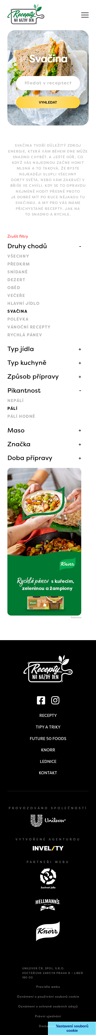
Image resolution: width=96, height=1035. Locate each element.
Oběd (13, 287)
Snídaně (17, 272)
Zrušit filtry (17, 236)
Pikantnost (24, 390)
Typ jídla (20, 349)
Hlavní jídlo (23, 303)
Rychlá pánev (24, 335)
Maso (16, 430)
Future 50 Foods (48, 738)
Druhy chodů (27, 246)
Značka (19, 444)
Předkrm (18, 264)
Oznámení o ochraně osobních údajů (48, 1006)
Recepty (48, 715)
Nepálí (15, 400)
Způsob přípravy (33, 376)
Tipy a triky (48, 727)
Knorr (48, 750)
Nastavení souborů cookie (72, 1028)
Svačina (17, 311)
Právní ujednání (48, 1016)
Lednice (48, 761)
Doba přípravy (29, 458)
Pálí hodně (21, 416)
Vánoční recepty (29, 327)
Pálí (12, 408)
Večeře (16, 295)
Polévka (18, 319)
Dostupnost (48, 1026)
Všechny (18, 256)
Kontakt (48, 772)
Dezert (16, 279)
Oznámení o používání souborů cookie (48, 997)
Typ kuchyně (27, 362)
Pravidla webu (48, 987)
